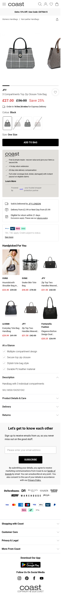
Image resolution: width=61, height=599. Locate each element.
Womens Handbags (10, 19)
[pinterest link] (27, 578)
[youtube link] (41, 578)
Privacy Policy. (34, 480)
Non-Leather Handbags (30, 19)
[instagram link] (19, 578)
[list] (30, 54)
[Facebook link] (34, 578)
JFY (4, 90)
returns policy (42, 218)
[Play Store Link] (31, 565)
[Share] (57, 19)
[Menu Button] (4, 4)
